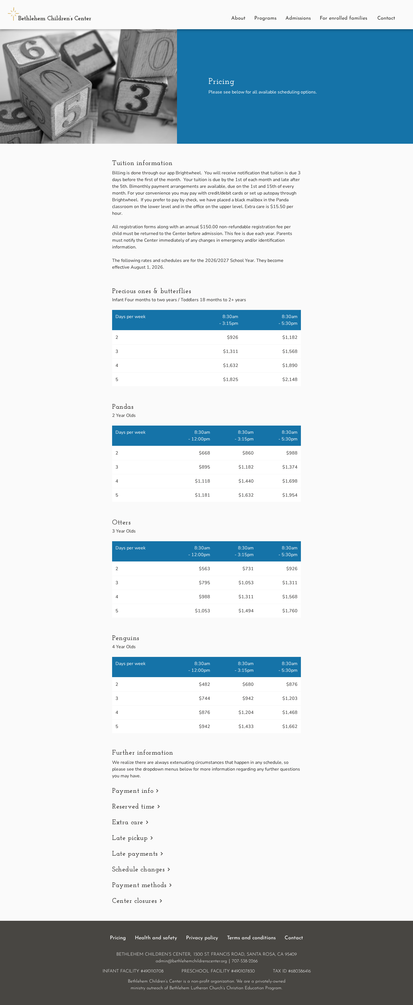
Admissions (298, 18)
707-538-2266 (245, 961)
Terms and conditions (251, 938)
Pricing (118, 938)
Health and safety (156, 938)
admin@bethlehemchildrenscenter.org (191, 961)
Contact (386, 18)
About (238, 18)
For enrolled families (343, 18)
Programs (265, 18)
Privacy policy (202, 938)
